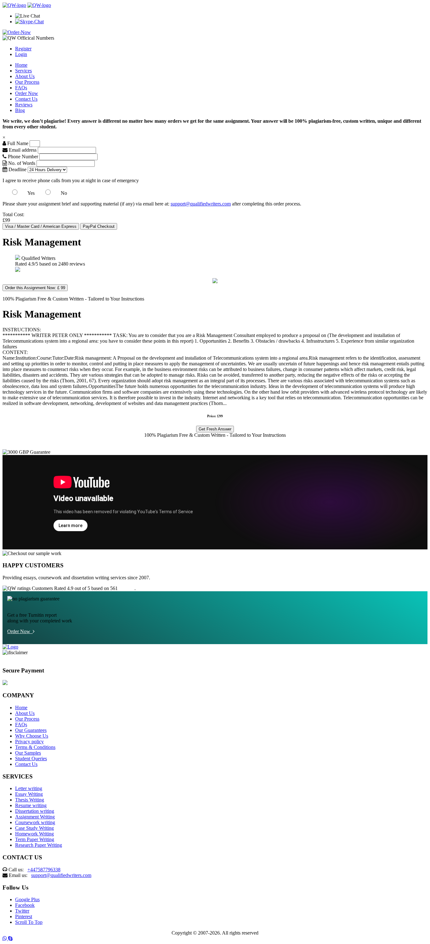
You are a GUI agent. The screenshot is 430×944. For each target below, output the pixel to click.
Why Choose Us (31, 736)
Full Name (17, 143)
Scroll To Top (28, 922)
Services (23, 70)
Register (23, 48)
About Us (25, 76)
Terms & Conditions (35, 747)
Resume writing (31, 805)
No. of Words (22, 163)
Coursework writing (35, 822)
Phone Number (23, 156)
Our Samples (28, 753)
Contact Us (26, 99)
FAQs (21, 87)
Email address (22, 150)
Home (21, 65)
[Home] (14, 5)
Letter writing (28, 788)
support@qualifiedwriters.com (201, 203)
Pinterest (23, 916)
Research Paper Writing (38, 845)
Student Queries (31, 758)
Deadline (16, 169)
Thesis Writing (29, 799)
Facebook (25, 905)
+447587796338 (43, 869)
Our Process (27, 82)
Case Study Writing (34, 828)
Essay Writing (29, 794)
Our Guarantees (31, 730)
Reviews (23, 104)
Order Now (26, 93)
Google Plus (27, 899)
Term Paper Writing (34, 839)
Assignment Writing (35, 816)
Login (21, 54)
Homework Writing (34, 833)
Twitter (22, 910)
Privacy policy (29, 741)
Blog (20, 110)
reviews (126, 588)
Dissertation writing (34, 811)
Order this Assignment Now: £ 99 (35, 287)
